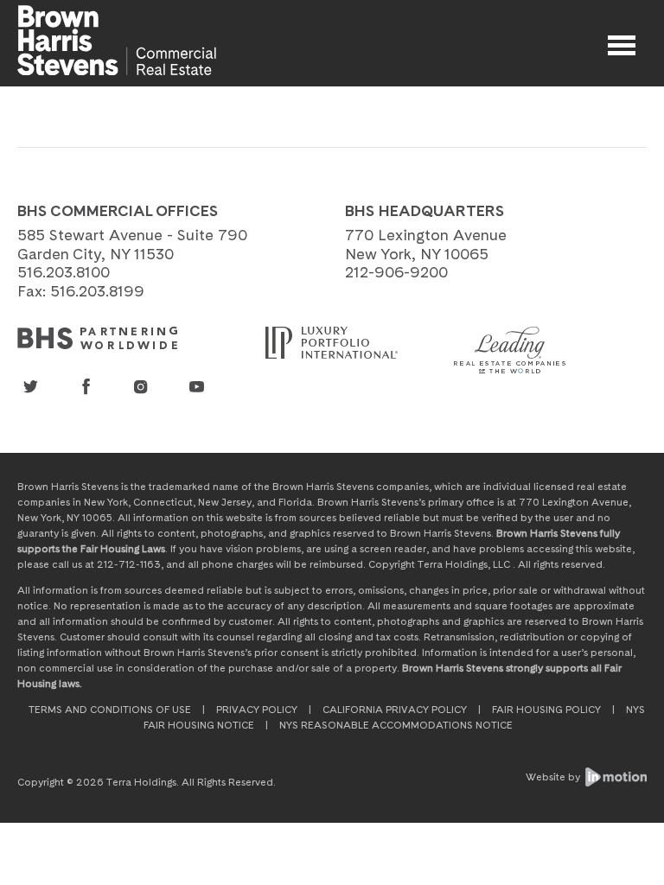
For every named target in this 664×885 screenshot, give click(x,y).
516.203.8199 (97, 291)
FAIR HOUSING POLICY (546, 710)
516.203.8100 (63, 272)
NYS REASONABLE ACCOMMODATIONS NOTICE (396, 725)
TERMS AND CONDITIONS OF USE (110, 710)
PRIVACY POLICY (256, 710)
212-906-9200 (396, 272)
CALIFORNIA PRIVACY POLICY (394, 710)
